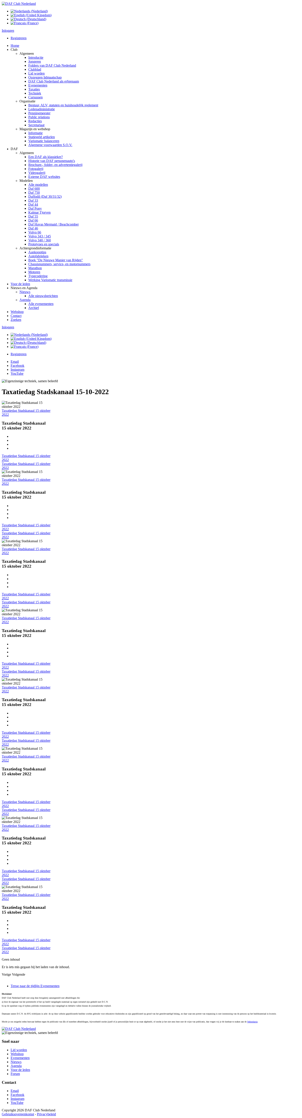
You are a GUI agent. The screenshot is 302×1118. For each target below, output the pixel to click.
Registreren (19, 38)
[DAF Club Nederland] (19, 4)
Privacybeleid (46, 1114)
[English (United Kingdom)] (31, 15)
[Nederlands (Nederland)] (29, 11)
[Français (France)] (24, 23)
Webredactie (252, 1021)
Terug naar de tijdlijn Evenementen (35, 986)
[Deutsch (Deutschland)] (28, 19)
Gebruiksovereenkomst (18, 1114)
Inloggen (8, 30)
